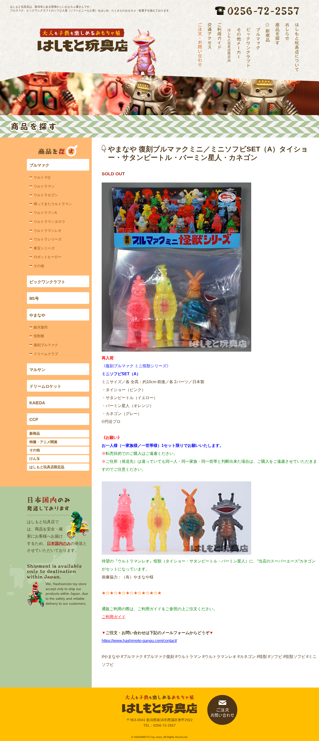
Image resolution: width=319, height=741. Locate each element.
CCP (33, 419)
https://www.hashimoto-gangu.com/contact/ (139, 641)
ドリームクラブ (46, 354)
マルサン (37, 370)
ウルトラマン (44, 186)
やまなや (37, 315)
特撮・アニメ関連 (43, 442)
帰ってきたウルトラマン (53, 204)
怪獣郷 (39, 336)
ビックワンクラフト (47, 282)
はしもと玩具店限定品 (46, 467)
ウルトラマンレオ (48, 230)
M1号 (34, 298)
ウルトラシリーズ (48, 239)
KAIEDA (37, 403)
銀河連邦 (41, 327)
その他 (39, 266)
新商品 (34, 433)
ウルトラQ (42, 177)
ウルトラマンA (45, 213)
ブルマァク (39, 165)
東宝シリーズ (44, 248)
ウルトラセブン (46, 195)
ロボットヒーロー (48, 257)
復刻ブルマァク (46, 345)
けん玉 (34, 459)
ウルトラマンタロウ (49, 222)
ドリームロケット (45, 386)
